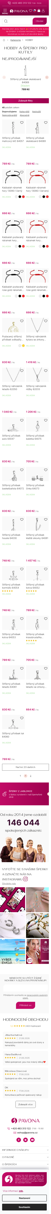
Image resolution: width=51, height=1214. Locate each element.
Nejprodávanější (9, 115)
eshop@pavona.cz (27, 1132)
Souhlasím (24, 1207)
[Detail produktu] (13, 126)
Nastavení (24, 1198)
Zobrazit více (25, 1104)
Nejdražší (36, 111)
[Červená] (23, 196)
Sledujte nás (9, 883)
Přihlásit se (26, 1005)
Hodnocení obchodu (25, 1019)
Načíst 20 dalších (25, 767)
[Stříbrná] (20, 345)
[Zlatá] (23, 345)
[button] (4, 77)
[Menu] (5, 11)
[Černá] (20, 196)
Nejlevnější (24, 111)
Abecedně (24, 115)
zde (21, 1190)
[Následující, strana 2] (25, 776)
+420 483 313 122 (21, 3)
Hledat (39, 21)
